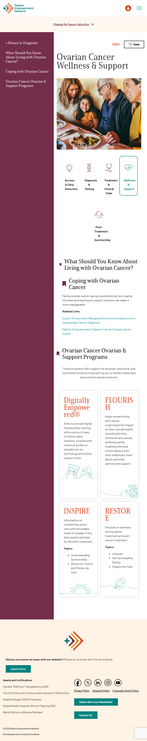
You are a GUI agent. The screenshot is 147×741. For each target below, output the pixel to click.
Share (116, 44)
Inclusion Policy (101, 690)
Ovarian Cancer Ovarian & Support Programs (26, 83)
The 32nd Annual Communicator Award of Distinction (36, 693)
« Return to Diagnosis (22, 43)
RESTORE (118, 514)
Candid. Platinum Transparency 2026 (25, 686)
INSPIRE (77, 510)
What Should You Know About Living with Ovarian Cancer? (26, 57)
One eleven (35, 734)
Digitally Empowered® (77, 407)
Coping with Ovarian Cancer (27, 71)
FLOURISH (119, 403)
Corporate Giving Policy (126, 690)
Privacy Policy (81, 690)
